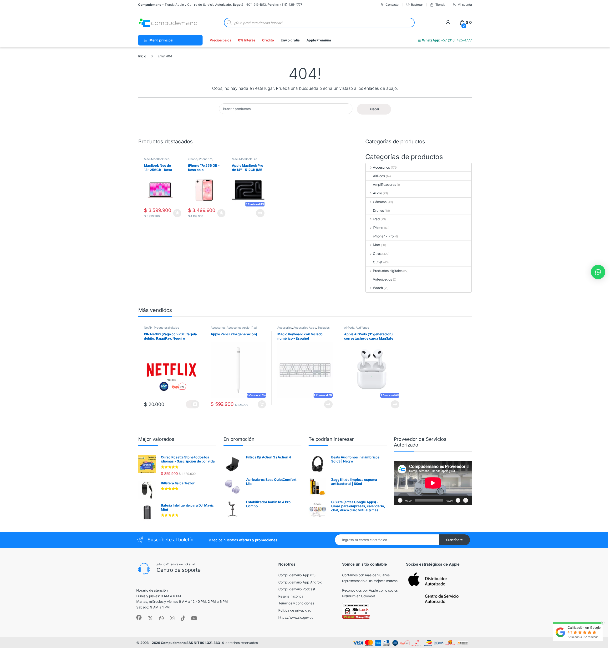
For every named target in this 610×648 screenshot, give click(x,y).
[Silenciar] (458, 500)
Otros (377, 253)
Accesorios (381, 167)
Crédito (268, 40)
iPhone (192, 159)
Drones (378, 210)
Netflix (148, 327)
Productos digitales (387, 271)
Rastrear (417, 4)
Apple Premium (318, 40)
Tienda (440, 4)
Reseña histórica (290, 596)
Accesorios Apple (238, 327)
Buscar (374, 109)
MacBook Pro (248, 159)
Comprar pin (192, 404)
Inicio (142, 56)
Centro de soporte (179, 570)
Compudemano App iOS (296, 575)
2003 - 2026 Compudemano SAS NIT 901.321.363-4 (182, 643)
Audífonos (362, 327)
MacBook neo (160, 159)
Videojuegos (382, 279)
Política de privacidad (294, 610)
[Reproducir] (400, 500)
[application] (433, 483)
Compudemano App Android (300, 582)
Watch (378, 288)
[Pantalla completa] (465, 500)
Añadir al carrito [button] (176, 213)
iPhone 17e (205, 159)
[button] (598, 272)
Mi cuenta (465, 4)
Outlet (377, 262)
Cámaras (379, 202)
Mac (147, 159)
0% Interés (246, 40)
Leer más (260, 213)
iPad (376, 219)
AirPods (379, 176)
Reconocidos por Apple (360, 590)
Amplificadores (384, 184)
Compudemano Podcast (296, 589)
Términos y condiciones (296, 603)
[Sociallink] (139, 617)
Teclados (324, 327)
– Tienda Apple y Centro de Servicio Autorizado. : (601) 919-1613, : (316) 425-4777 (220, 4)
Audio (377, 193)
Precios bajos (220, 40)
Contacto (392, 4)
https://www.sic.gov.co (295, 617)
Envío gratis (290, 40)
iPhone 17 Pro (383, 236)
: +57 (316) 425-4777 (446, 40)
